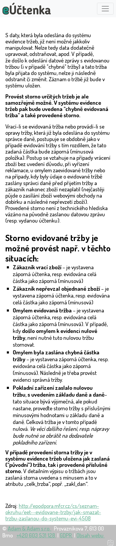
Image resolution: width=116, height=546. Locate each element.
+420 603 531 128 (36, 535)
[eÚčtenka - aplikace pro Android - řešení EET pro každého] (26, 8)
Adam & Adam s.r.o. (29, 528)
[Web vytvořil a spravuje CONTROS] (110, 542)
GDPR (66, 535)
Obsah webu (90, 535)
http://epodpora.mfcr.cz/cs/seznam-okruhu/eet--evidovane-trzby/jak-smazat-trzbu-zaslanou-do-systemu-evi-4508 (53, 512)
